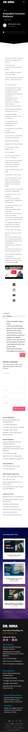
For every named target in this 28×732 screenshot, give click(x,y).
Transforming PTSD (9, 469)
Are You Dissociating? (10, 453)
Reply (22, 355)
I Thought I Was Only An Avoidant (13, 427)
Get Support (8, 705)
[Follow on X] (10, 640)
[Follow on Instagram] (13, 640)
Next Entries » (20, 612)
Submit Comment (19, 408)
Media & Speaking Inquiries (12, 695)
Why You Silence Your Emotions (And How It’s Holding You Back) (14, 604)
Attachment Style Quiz (10, 512)
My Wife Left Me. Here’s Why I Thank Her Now (14, 579)
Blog (5, 10)
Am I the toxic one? (9, 479)
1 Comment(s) (7, 19)
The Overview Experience (11, 507)
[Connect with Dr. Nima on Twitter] (16, 721)
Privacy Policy (19, 728)
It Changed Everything (10, 424)
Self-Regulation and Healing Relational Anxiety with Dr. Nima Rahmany (13, 449)
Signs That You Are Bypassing (12, 456)
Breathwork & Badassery (11, 504)
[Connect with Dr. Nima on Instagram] (20, 721)
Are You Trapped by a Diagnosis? (13, 459)
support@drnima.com (10, 633)
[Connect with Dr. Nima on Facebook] (13, 721)
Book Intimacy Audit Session (12, 509)
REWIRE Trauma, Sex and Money (13, 497)
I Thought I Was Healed (10, 430)
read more (14, 557)
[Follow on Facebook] (7, 640)
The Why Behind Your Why (11, 466)
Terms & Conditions (14, 730)
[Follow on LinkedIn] (16, 640)
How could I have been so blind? (13, 477)
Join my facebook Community (12, 515)
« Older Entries (7, 612)
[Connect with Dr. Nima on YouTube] (9, 721)
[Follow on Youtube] (4, 640)
